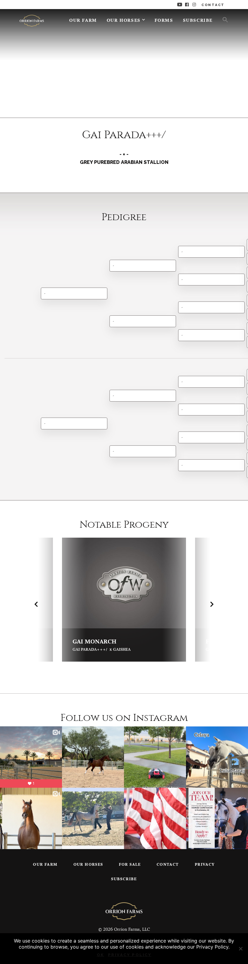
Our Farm (83, 21)
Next (212, 604)
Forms (164, 21)
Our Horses (124, 21)
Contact (168, 864)
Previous (36, 604)
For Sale (130, 864)
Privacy (205, 864)
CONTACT (213, 5)
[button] (222, 19)
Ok (100, 955)
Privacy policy (130, 955)
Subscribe (198, 21)
